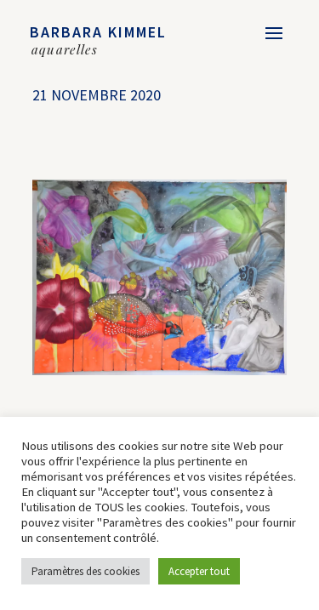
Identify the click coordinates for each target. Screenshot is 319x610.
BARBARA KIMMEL (98, 32)
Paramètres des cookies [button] (85, 571)
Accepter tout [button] (199, 571)
